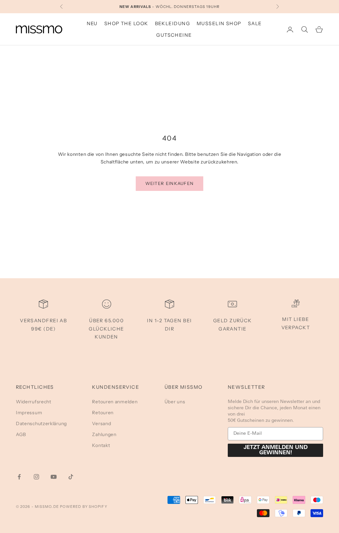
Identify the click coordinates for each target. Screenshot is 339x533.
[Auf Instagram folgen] (36, 476)
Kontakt (101, 445)
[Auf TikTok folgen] (71, 476)
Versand (101, 423)
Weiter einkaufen (169, 183)
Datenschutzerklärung (41, 423)
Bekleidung (172, 23)
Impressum (29, 413)
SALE (255, 23)
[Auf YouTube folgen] (53, 476)
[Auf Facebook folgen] (19, 476)
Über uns (175, 402)
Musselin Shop (219, 23)
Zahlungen (104, 434)
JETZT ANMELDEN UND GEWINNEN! (276, 450)
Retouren (103, 413)
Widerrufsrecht (33, 402)
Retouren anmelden (114, 402)
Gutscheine (174, 35)
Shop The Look (126, 23)
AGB (21, 434)
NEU (92, 23)
